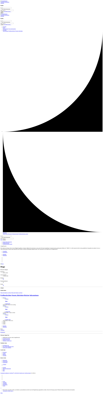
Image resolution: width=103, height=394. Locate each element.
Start (4, 369)
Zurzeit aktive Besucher (7, 233)
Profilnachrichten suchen (23, 233)
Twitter (4, 353)
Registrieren (2, 332)
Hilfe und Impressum (7, 368)
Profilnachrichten (12, 31)
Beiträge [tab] (26, 295)
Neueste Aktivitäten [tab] (18, 295)
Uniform (4, 364)
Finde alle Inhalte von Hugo (5, 292)
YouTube (4, 355)
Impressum (5, 360)
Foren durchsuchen (12, 28)
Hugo (6, 301)
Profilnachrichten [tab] (5, 295)
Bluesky (4, 354)
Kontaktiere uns (6, 345)
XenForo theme (28, 373)
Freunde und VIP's (6, 338)
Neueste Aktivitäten (19, 31)
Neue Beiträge (5, 28)
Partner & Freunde (6, 339)
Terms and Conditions (7, 347)
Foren (4, 27)
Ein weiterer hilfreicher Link (8, 346)
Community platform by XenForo (12, 373)
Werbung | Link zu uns (7, 340)
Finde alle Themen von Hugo (16, 292)
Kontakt (4, 367)
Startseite (4, 26)
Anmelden (2, 330)
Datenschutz (5, 361)
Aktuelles (4, 29)
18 (3, 285)
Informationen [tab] (34, 295)
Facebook (5, 352)
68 (3, 279)
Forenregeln (5, 362)
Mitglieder (5, 232)
